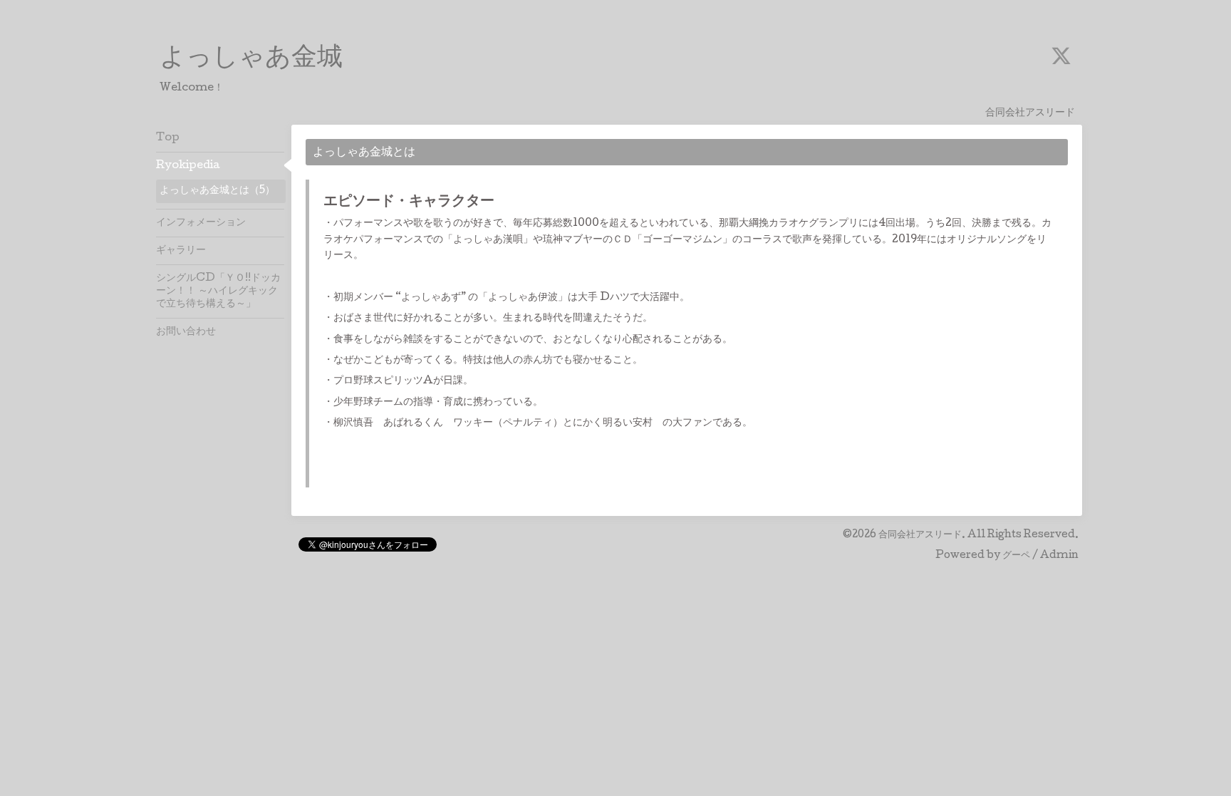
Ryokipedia (188, 166)
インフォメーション (201, 223)
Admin (1059, 556)
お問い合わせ (186, 332)
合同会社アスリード (920, 535)
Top (168, 138)
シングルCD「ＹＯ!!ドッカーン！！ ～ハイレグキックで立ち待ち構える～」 (218, 291)
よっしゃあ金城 (251, 59)
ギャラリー (181, 251)
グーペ (1016, 556)
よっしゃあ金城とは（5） (217, 191)
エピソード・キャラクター (408, 202)
